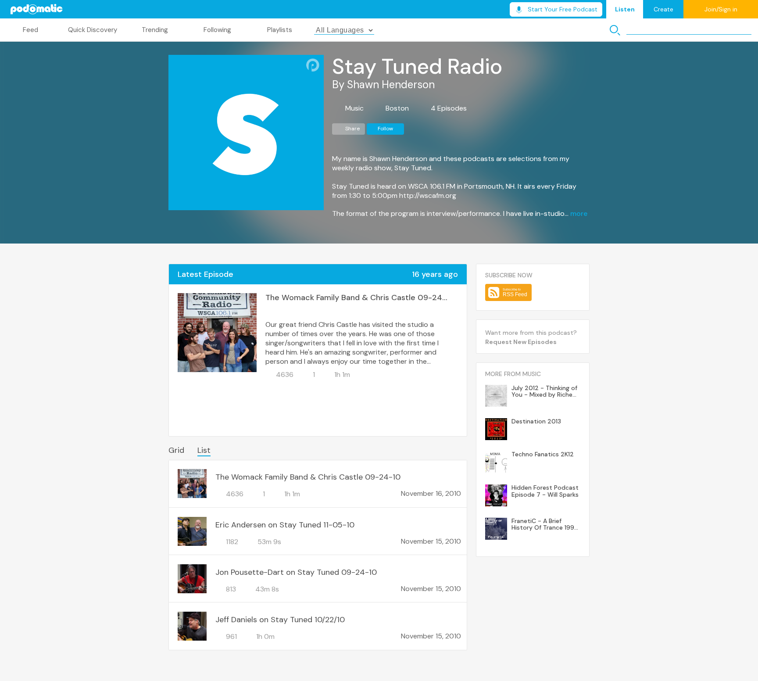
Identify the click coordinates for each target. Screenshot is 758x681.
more (578, 213)
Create (663, 9)
